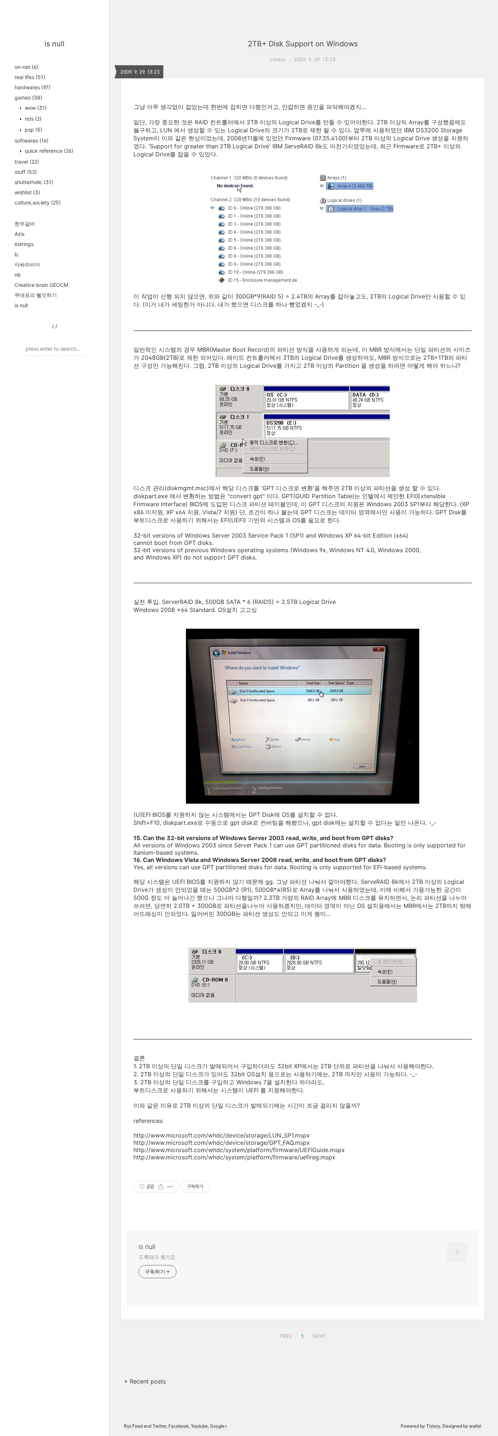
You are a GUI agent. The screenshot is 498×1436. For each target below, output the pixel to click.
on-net (26, 67)
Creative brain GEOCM (41, 285)
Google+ (218, 1426)
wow (35, 108)
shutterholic (34, 182)
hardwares (32, 87)
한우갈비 (25, 224)
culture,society (38, 202)
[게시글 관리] (170, 1186)
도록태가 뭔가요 (157, 1257)
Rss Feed (133, 1426)
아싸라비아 (27, 264)
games (28, 97)
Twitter (159, 1426)
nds (32, 119)
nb (18, 275)
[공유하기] (161, 1186)
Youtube (199, 1426)
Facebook (178, 1426)
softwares (31, 140)
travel (27, 162)
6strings (24, 244)
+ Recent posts (145, 1381)
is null (54, 43)
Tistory (433, 1426)
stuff (26, 172)
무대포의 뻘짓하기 (36, 295)
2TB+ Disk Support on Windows (303, 43)
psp (32, 129)
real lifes (30, 77)
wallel (475, 1426)
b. (17, 254)
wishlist (27, 192)
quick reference (48, 151)
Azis (19, 234)
